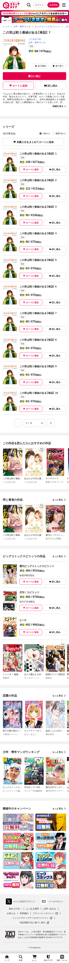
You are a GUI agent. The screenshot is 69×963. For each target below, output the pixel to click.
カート (34, 960)
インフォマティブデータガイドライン (30, 918)
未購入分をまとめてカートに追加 (35, 142)
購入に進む (34, 76)
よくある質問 (32, 909)
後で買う (59, 66)
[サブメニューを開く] (64, 5)
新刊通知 (42, 66)
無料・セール (62, 960)
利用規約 (24, 913)
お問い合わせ (49, 909)
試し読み (53, 85)
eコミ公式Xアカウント (21, 902)
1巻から (46, 133)
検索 (20, 960)
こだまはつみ (34, 39)
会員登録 (53, 5)
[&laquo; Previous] (18, 423)
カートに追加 (20, 85)
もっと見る (57, 500)
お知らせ (11, 913)
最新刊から (61, 133)
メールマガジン (55, 901)
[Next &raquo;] (51, 423)
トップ (7, 960)
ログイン (39, 5)
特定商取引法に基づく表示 (34, 922)
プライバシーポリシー (45, 913)
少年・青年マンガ (36, 42)
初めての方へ (15, 909)
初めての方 (48, 960)
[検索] (29, 5)
